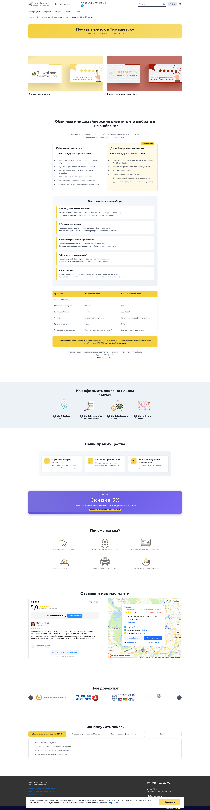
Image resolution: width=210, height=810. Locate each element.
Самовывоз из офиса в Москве (124, 734)
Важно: (163, 734)
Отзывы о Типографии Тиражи (65, 656)
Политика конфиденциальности (41, 789)
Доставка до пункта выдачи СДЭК (47, 734)
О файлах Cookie (35, 795)
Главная (31, 17)
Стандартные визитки (39, 94)
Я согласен (169, 802)
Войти (172, 4)
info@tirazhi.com (154, 796)
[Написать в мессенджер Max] (82, 6)
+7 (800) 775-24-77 (94, 2)
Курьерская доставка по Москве (86, 734)
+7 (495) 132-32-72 (159, 782)
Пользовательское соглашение (41, 792)
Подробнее (113, 803)
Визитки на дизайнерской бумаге (123, 94)
